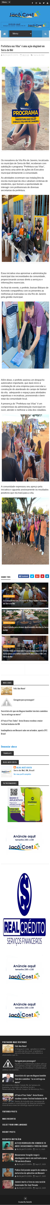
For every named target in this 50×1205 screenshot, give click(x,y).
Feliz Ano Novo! (19, 688)
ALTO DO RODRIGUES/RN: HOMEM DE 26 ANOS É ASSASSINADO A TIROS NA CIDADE (31, 1144)
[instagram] (36, 2)
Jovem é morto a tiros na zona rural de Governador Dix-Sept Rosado (30, 1183)
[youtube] (47, 2)
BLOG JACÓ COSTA (24, 767)
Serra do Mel (38, 55)
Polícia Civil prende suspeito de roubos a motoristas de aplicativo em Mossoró (31, 1171)
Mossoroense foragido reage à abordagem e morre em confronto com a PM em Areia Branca (31, 1158)
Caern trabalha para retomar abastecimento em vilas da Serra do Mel (25, 628)
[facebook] (32, 2)
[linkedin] (40, 2)
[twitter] (43, 2)
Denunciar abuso (9, 746)
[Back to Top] (25, 1198)
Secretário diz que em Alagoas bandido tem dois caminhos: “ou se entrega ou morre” (30, 1079)
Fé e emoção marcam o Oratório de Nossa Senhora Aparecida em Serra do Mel (25, 602)
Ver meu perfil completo (22, 774)
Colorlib (29, 1202)
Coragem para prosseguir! (23, 699)
